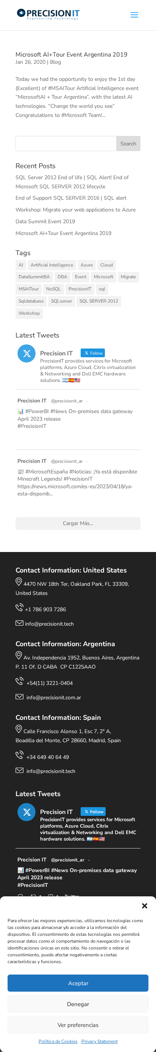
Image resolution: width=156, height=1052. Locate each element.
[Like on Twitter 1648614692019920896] (50, 506)
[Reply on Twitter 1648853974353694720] (22, 438)
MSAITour (29, 289)
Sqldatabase (31, 301)
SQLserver (61, 301)
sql (102, 289)
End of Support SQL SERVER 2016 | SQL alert (71, 198)
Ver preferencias (78, 1025)
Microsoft (103, 277)
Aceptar (78, 983)
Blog (55, 62)
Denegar (78, 1004)
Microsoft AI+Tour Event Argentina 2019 (72, 54)
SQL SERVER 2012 (99, 301)
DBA (62, 277)
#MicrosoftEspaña (46, 471)
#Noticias (80, 471)
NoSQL (53, 289)
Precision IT (32, 400)
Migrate (128, 277)
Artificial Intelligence (52, 265)
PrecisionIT (80, 289)
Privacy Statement (99, 1041)
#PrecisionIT (31, 426)
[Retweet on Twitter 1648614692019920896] (36, 506)
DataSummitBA (34, 277)
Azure (87, 265)
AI (21, 265)
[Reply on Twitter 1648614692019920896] (22, 506)
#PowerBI (37, 411)
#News (58, 411)
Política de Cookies (58, 1041)
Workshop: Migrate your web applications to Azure (76, 209)
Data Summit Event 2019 (45, 221)
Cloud (106, 265)
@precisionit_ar (67, 401)
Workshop (29, 313)
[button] (144, 906)
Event (80, 277)
